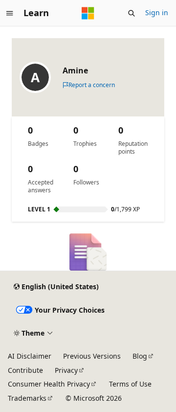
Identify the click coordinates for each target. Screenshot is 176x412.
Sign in (156, 12)
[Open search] (131, 13)
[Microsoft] (88, 13)
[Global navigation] (10, 13)
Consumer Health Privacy (49, 384)
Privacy (66, 370)
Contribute (25, 370)
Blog (139, 356)
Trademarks (27, 398)
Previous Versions (92, 356)
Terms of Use (130, 384)
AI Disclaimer (29, 356)
